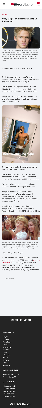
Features (6, 357)
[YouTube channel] (29, 320)
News (4, 14)
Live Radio (6, 339)
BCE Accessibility (9, 389)
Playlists (5, 344)
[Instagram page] (12, 320)
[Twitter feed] (21, 320)
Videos (5, 352)
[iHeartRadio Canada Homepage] (22, 4)
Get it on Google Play (10, 377)
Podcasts (6, 350)
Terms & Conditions (9, 391)
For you (5, 337)
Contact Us (6, 365)
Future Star (6, 355)
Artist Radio (7, 347)
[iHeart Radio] (38, 4)
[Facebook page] (16, 320)
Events (5, 362)
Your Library (7, 342)
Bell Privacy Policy (9, 394)
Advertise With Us (9, 396)
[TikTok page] (25, 320)
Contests (6, 360)
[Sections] (4, 4)
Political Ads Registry (10, 386)
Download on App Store (11, 374)
